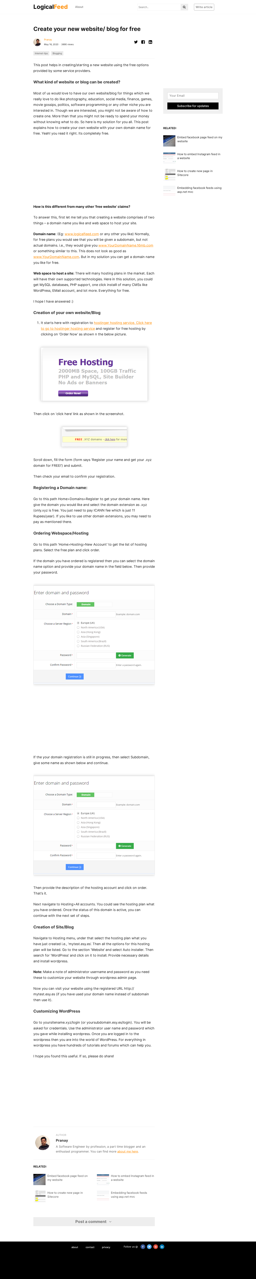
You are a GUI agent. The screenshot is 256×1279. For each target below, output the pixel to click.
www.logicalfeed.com (82, 234)
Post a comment (91, 1221)
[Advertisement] (94, 170)
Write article (204, 7)
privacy (106, 1247)
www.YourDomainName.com (56, 257)
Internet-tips (41, 53)
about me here (127, 1151)
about (74, 1247)
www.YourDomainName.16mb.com (125, 245)
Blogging (57, 53)
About (79, 7)
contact (90, 1247)
